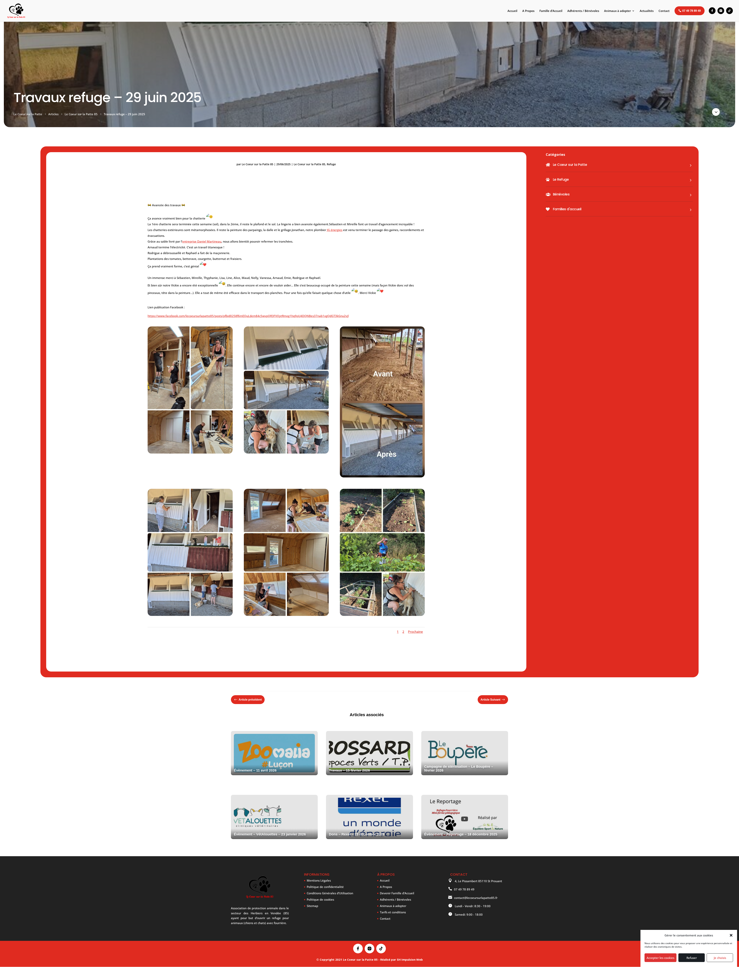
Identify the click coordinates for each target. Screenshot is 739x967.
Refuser (691, 958)
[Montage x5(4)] (286, 615)
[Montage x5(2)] (190, 615)
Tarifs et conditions (393, 912)
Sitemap (312, 906)
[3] (382, 476)
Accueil (385, 880)
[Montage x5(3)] (382, 615)
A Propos (386, 887)
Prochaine (415, 632)
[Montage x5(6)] (190, 452)
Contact (385, 918)
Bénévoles (561, 194)
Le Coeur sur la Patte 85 (257, 164)
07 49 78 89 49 (464, 889)
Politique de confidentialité (325, 887)
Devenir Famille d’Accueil (397, 893)
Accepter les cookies (660, 958)
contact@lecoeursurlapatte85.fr (475, 898)
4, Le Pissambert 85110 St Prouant (478, 881)
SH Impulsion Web (410, 959)
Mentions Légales (319, 880)
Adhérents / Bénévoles (395, 899)
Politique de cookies (320, 899)
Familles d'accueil (567, 209)
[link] (334, 230)
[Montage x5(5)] (286, 452)
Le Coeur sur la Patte (570, 164)
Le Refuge (561, 179)
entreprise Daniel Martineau (201, 241)
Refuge (331, 164)
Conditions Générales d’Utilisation (330, 893)
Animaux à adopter (393, 906)
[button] (731, 935)
